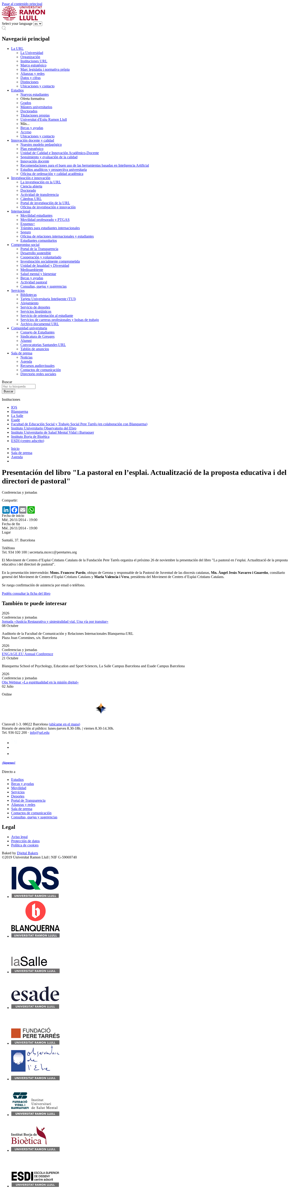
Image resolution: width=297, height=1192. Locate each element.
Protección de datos (25, 841)
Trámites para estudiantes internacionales (50, 228)
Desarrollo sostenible (35, 253)
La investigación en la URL (40, 182)
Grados (25, 103)
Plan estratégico (31, 149)
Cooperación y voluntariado (40, 257)
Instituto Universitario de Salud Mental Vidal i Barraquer (52, 432)
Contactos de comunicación (40, 370)
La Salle (17, 416)
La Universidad (31, 53)
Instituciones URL (33, 61)
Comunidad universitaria (29, 328)
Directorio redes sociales (38, 374)
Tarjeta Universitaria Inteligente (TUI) (48, 299)
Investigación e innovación (30, 178)
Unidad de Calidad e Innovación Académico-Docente (59, 153)
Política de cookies (25, 845)
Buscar (7, 382)
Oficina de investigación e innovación (48, 207)
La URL (17, 49)
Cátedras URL (31, 199)
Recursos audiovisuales (37, 366)
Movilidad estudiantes (36, 215)
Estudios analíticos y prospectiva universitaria (53, 170)
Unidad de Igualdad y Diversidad (44, 265)
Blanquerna (19, 411)
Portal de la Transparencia (39, 249)
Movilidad (18, 788)
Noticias (26, 357)
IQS (14, 407)
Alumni (26, 341)
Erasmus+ (27, 224)
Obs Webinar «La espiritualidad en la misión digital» (40, 682)
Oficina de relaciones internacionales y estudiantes (57, 236)
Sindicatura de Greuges (37, 336)
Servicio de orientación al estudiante (46, 316)
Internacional (20, 211)
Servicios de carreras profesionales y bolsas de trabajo (59, 320)
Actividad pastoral (33, 282)
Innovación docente (34, 161)
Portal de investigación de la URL (45, 203)
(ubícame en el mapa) (64, 724)
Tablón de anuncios (34, 349)
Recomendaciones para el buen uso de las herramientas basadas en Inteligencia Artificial (84, 165)
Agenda (26, 361)
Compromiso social (25, 245)
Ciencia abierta (31, 186)
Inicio (15, 449)
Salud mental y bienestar (38, 274)
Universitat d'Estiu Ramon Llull (43, 119)
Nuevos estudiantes (34, 94)
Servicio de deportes (35, 307)
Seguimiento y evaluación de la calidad (48, 157)
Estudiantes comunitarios (38, 240)
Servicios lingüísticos (35, 311)
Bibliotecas (28, 295)
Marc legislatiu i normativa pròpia (45, 69)
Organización (30, 57)
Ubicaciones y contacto (37, 86)
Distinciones (29, 82)
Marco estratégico (33, 65)
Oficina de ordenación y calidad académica (51, 174)
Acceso (25, 132)
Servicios (18, 290)
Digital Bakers (27, 853)
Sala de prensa (21, 353)
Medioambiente (31, 270)
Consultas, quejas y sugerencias (43, 286)
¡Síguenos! (8, 762)
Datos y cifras (30, 78)
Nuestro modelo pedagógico (41, 144)
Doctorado (28, 190)
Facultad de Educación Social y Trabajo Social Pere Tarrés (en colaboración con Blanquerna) (79, 424)
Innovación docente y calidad (32, 140)
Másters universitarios (36, 107)
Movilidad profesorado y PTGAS (45, 220)
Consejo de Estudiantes (37, 332)
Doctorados (28, 111)
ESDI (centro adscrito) (27, 441)
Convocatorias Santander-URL (43, 345)
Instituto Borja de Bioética (30, 437)
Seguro (25, 232)
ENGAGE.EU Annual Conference (27, 654)
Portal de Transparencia (28, 800)
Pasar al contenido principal (22, 4)
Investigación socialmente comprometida (50, 261)
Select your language (17, 23)
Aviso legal (19, 837)
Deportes (17, 796)
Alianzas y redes (32, 74)
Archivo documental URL (39, 324)
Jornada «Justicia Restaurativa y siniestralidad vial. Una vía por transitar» (55, 621)
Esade (15, 420)
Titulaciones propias (35, 115)
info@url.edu (39, 732)
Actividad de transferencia (39, 195)
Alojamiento (29, 303)
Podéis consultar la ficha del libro (26, 593)
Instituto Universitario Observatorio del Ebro (43, 428)
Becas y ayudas (31, 128)
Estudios (17, 90)
